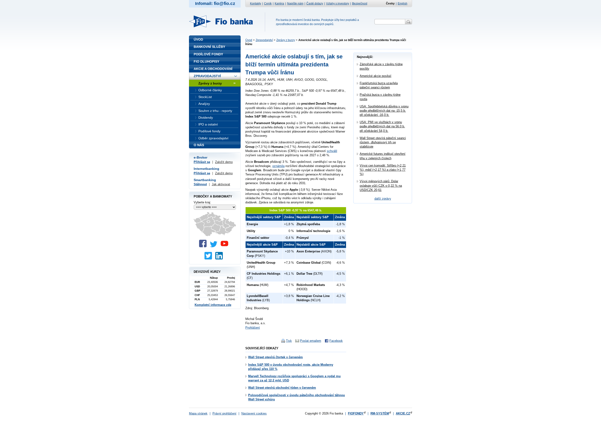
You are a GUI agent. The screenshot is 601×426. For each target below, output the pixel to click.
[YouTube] (226, 246)
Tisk (289, 340)
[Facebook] (204, 246)
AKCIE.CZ (403, 413)
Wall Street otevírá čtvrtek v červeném (275, 357)
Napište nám (295, 3)
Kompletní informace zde (213, 305)
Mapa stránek (198, 413)
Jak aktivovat (221, 184)
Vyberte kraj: (202, 202)
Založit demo (224, 162)
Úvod (248, 40)
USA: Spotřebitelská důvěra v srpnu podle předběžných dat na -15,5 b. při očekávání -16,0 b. (384, 111)
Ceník (268, 3)
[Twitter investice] (209, 258)
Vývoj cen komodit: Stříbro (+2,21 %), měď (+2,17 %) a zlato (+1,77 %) (383, 170)
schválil (332, 151)
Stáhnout (200, 184)
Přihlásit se (202, 162)
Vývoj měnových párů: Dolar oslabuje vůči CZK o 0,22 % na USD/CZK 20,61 (381, 185)
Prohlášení (252, 327)
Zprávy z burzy (285, 40)
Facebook (336, 340)
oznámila (278, 166)
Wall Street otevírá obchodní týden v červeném (282, 387)
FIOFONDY (356, 413)
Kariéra (279, 3)
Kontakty (255, 3)
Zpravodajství (264, 40)
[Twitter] (215, 246)
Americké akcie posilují (375, 76)
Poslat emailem (310, 340)
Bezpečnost (359, 3)
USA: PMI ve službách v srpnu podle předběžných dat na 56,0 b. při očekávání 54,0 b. (382, 126)
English (402, 3)
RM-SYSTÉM (379, 413)
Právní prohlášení (224, 413)
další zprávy (382, 198)
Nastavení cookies (254, 413)
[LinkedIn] (220, 258)
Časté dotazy (314, 3)
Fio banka (224, 21)
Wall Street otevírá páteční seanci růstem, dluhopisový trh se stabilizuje (383, 142)
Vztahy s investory (337, 3)
